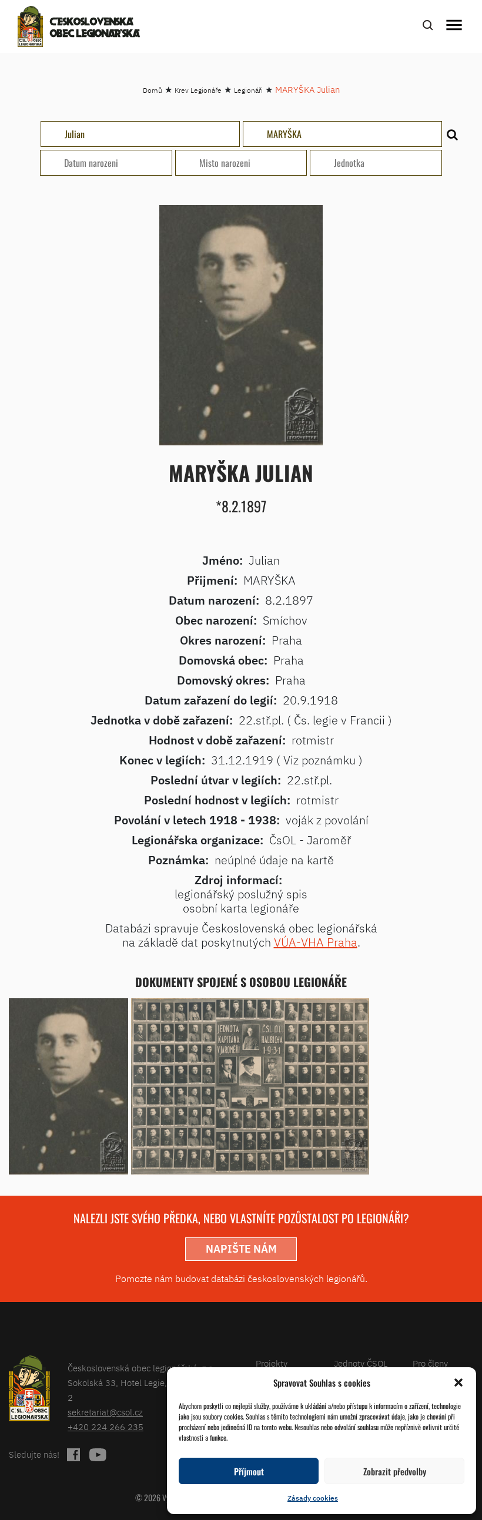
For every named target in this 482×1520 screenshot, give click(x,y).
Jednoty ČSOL (360, 1363)
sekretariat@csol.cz (105, 1412)
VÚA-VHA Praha (315, 942)
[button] (458, 1382)
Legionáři (248, 90)
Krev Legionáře (198, 90)
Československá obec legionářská (95, 28)
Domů (152, 90)
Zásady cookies (312, 1498)
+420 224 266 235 (105, 1426)
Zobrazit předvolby (394, 1471)
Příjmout (249, 1471)
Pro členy (430, 1363)
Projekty (271, 1363)
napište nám (241, 1249)
